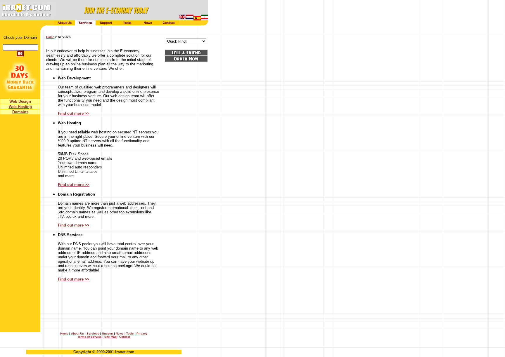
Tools (130, 333)
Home (64, 333)
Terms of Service (89, 336)
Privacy (142, 333)
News (120, 333)
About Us (77, 333)
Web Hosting (20, 107)
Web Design (20, 101)
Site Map (110, 336)
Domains (20, 112)
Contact (124, 336)
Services (93, 333)
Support (107, 333)
